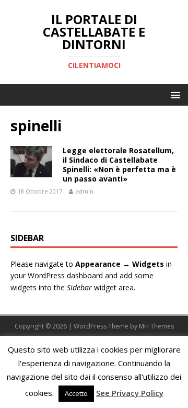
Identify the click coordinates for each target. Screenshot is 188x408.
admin (84, 191)
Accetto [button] (76, 393)
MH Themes (156, 326)
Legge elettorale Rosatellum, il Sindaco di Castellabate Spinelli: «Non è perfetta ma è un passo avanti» (119, 164)
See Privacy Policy (129, 393)
